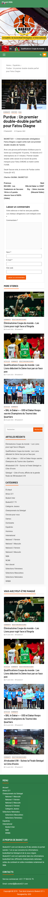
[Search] (40, 55)
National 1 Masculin (13, 544)
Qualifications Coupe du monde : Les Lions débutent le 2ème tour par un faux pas (23, 368)
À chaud (9, 490)
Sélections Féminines (14, 569)
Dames (8, 519)
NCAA (20, 112)
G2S (29, 894)
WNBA (8, 581)
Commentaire (12, 220)
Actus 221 (7, 361)
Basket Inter (10, 498)
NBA (7, 556)
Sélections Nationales (14, 577)
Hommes (9, 531)
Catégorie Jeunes (12, 506)
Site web (9, 268)
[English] (3, 3)
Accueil (5, 787)
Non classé (10, 564)
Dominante (6, 112)
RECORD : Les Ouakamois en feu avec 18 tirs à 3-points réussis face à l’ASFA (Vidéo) (13, 190)
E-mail (9, 260)
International (10, 535)
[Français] (5, 3)
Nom (8, 252)
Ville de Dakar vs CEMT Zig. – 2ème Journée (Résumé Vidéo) (34, 187)
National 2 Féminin (13, 548)
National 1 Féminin (13, 540)
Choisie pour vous (13, 515)
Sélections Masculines (19, 319)
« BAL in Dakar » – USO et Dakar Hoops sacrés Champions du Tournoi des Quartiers (22, 413)
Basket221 (9, 131)
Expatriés (14, 112)
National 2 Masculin (13, 552)
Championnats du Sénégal (16, 510)
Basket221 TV (11, 502)
